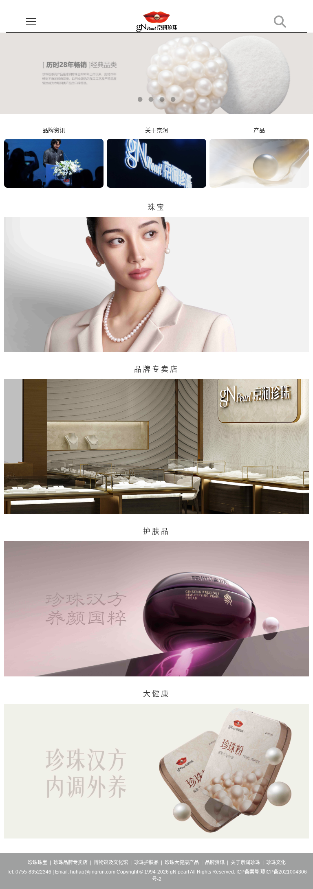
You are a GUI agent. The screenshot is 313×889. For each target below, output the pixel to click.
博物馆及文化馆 (111, 862)
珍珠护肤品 (146, 862)
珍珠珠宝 (37, 862)
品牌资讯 (215, 862)
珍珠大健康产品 (182, 862)
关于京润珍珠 (245, 862)
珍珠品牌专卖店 (70, 862)
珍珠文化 (276, 862)
